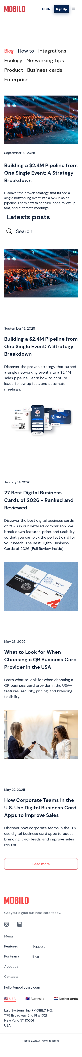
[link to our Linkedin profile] (19, 924)
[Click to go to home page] (41, 900)
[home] (14, 9)
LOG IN (45, 9)
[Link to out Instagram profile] (6, 924)
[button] (73, 9)
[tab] (9, 51)
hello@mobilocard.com (22, 987)
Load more (41, 864)
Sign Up (61, 9)
